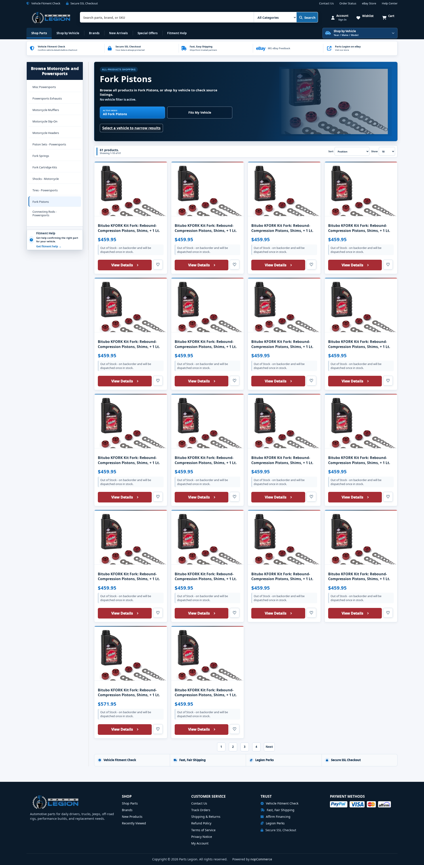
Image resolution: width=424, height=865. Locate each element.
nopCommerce (261, 859)
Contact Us (326, 3)
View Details (122, 265)
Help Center (390, 3)
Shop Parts (39, 33)
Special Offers (148, 33)
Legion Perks (275, 823)
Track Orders (200, 810)
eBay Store (369, 3)
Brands (94, 33)
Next (269, 747)
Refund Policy (201, 823)
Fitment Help (177, 33)
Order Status (347, 3)
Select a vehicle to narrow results (131, 128)
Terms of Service (203, 830)
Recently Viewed (134, 823)
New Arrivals (118, 33)
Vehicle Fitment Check (281, 803)
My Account (199, 843)
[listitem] (360, 48)
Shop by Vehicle (68, 33)
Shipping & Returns (205, 816)
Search (310, 17)
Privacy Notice (201, 837)
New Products (132, 816)
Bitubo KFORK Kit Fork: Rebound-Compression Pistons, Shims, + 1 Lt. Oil (129, 230)
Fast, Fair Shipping (280, 810)
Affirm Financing (277, 816)
